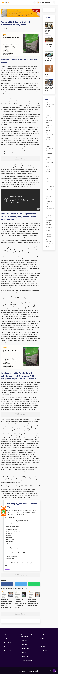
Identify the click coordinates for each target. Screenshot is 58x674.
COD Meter (49, 123)
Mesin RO (48, 184)
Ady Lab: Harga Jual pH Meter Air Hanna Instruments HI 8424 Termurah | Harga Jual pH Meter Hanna (49, 88)
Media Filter (49, 174)
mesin (47, 181)
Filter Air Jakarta (8, 647)
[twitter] (21, 584)
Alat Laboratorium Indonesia (50, 104)
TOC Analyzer (43, 655)
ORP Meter (49, 189)
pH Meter (48, 204)
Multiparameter (50, 186)
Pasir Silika (49, 201)
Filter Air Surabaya (8, 651)
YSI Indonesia (49, 244)
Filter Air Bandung (8, 642)
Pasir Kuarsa (25, 640)
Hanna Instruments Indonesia (49, 148)
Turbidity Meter (44, 651)
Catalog (7, 569)
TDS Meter (49, 225)
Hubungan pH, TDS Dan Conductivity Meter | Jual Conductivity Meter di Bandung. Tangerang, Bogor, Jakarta (49, 31)
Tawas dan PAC (26, 656)
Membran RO (25, 648)
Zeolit (47, 246)
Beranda (3, 18)
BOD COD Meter (44, 647)
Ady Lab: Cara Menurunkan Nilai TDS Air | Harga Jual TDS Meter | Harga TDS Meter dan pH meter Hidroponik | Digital (49, 59)
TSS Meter (49, 227)
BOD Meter (49, 120)
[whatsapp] (34, 584)
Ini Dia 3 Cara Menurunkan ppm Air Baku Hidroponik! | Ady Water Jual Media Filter (49, 73)
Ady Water (6, 638)
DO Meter (49, 130)
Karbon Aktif (8, 18)
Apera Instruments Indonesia (49, 111)
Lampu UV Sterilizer (27, 660)
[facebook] (7, 584)
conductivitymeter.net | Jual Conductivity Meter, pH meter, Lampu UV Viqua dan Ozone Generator (33, 670)
